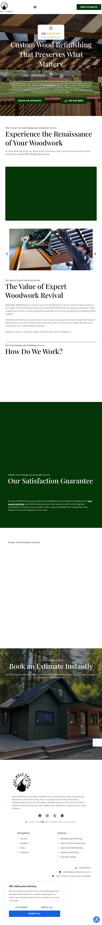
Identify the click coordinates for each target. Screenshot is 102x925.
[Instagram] (47, 815)
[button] (35, 7)
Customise (21, 907)
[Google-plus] (62, 815)
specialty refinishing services (34, 154)
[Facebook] (39, 815)
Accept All (35, 913)
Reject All (47, 907)
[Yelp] (54, 815)
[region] (34, 901)
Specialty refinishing (16, 305)
